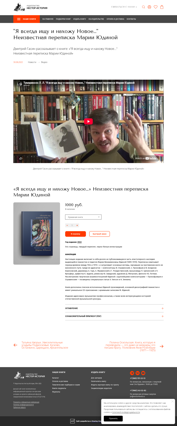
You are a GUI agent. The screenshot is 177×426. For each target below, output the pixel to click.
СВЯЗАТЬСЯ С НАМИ (124, 7)
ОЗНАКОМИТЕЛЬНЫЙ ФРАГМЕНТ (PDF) (83, 316)
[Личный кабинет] (149, 7)
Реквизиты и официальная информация (26, 402)
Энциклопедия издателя (101, 388)
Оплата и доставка (115, 19)
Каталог (55, 378)
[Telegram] (132, 373)
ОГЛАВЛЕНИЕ (71, 308)
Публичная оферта (19, 407)
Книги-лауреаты (59, 388)
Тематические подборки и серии (66, 385)
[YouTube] (143, 373)
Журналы (56, 392)
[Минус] (67, 225)
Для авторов (96, 378)
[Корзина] (162, 7)
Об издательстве (96, 19)
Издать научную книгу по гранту (105, 385)
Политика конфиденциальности (23, 405)
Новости (32, 62)
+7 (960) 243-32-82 (138, 390)
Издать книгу (79, 19)
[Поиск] (143, 7)
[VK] (138, 373)
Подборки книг (63, 19)
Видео (44, 62)
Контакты (131, 19)
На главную (47, 19)
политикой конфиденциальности (126, 412)
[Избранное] (155, 7)
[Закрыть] (172, 401)
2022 (79, 242)
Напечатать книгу (98, 381)
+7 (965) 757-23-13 (137, 378)
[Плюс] (77, 225)
